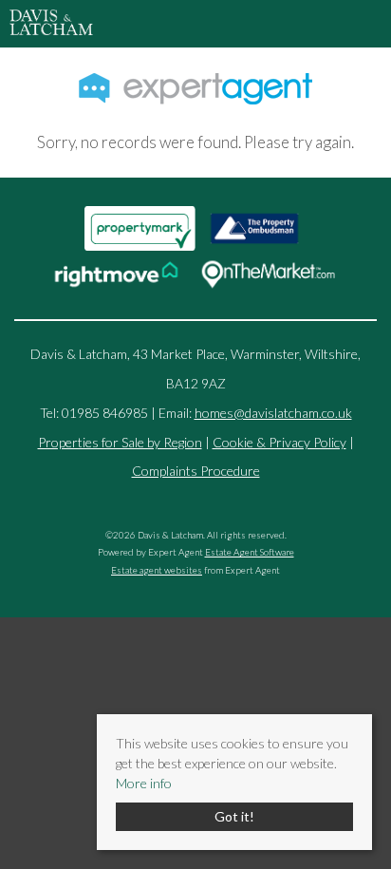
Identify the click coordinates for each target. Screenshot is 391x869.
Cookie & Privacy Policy (279, 442)
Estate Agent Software (249, 551)
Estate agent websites (156, 570)
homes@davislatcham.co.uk (273, 413)
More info (144, 783)
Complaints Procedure (196, 471)
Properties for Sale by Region (120, 442)
